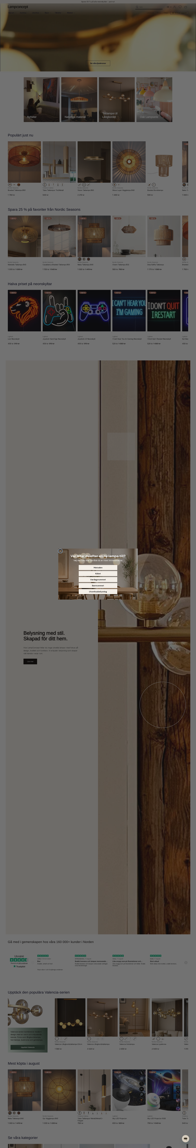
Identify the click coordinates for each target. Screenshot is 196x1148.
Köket (98, 573)
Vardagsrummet (98, 579)
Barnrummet (98, 585)
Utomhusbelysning (98, 591)
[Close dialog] (60, 551)
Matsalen (98, 567)
